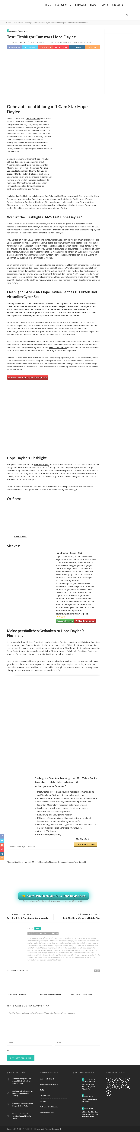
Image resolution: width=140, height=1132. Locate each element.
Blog (42, 1090)
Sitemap (43, 1101)
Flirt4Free (57, 229)
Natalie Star (21, 170)
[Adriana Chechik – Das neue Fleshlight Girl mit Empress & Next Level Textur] (76, 1110)
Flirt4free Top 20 (58, 347)
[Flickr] (53, 933)
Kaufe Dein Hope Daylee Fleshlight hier (28, 377)
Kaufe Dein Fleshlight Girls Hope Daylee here (55, 895)
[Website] (29, 933)
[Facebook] (33, 933)
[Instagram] (108, 1086)
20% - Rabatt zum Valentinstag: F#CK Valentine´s (88, 1087)
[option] (22, 986)
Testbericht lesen (65, 621)
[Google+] (37, 933)
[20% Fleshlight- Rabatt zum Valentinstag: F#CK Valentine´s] (76, 1080)
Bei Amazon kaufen (87, 844)
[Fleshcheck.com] (21, 4)
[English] (75, 10)
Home (48, 5)
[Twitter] (115, 1080)
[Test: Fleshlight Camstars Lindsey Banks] (85, 984)
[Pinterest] (41, 933)
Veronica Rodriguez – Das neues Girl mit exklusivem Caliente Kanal (21, 1081)
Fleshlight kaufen (86, 621)
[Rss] (57, 933)
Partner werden (47, 1112)
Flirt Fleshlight (41, 464)
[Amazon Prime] (93, 839)
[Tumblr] (49, 933)
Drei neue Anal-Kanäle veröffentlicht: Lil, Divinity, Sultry (21, 1116)
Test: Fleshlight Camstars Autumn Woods (27, 918)
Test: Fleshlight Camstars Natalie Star (81, 918)
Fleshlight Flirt (72, 648)
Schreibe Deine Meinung (80, 42)
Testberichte (18, 22)
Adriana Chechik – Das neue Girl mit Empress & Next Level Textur (90, 1114)
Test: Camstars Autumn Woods (50, 994)
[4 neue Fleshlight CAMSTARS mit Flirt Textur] (76, 1097)
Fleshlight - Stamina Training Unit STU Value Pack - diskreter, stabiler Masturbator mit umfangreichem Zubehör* (65, 782)
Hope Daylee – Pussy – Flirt (69, 553)
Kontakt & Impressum (49, 1107)
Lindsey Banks (14, 173)
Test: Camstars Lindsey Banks (81, 994)
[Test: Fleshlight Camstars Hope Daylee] (53, 76)
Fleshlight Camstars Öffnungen (37, 22)
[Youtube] (45, 933)
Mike (44, 42)
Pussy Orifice (20, 536)
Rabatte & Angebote (49, 1084)
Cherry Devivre (36, 170)
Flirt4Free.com (33, 118)
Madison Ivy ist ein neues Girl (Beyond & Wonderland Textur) (22, 1093)
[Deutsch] (116, 10)
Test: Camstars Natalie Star (17, 994)
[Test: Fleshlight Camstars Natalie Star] (22, 984)
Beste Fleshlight (47, 1079)
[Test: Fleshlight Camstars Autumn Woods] (53, 984)
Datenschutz (46, 1095)
